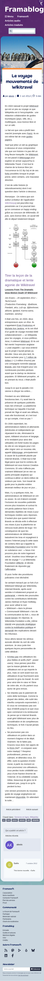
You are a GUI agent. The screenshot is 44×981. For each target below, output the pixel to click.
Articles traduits (14, 25)
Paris (29, 133)
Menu (10, 16)
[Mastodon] (12, 952)
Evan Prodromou (25, 325)
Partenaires (7, 919)
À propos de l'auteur (15, 830)
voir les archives (23, 975)
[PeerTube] (19, 952)
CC (4, 820)
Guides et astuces (9, 933)
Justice (15, 820)
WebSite (22, 820)
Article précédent (13, 809)
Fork (8, 820)
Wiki (28, 820)
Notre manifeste (8, 895)
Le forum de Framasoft (11, 911)
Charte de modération (11, 921)
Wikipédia (34, 817)
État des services (9, 900)
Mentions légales (9, 935)
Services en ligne (22, 817)
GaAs (16, 863)
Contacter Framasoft (10, 898)
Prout (5, 903)
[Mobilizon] (26, 952)
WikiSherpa (10, 203)
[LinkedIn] (5, 957)
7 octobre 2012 (31, 863)
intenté (8, 624)
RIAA (12, 748)
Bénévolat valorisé (9, 916)
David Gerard (11, 618)
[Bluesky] (33, 952)
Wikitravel (33, 106)
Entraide (6, 930)
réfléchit (19, 563)
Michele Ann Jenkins (14, 328)
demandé (9, 630)
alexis (11, 96)
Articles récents (11, 836)
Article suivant (32, 809)
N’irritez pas (12, 657)
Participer (6, 914)
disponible (20, 797)
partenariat (10, 595)
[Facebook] (12, 957)
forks (7, 174)
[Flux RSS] (5, 952)
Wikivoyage (24, 158)
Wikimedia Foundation (15, 547)
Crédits (5, 940)
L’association (7, 893)
